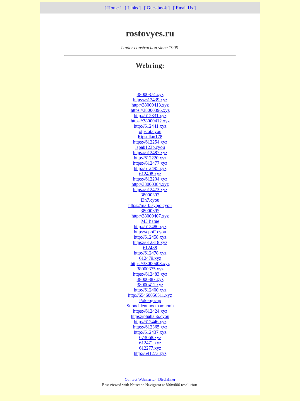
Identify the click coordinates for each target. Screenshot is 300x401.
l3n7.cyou (150, 200)
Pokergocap (150, 300)
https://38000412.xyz (150, 120)
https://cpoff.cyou (150, 231)
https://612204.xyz (150, 178)
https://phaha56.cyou (150, 316)
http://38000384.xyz (150, 184)
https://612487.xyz (150, 152)
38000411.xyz (150, 284)
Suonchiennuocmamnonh (150, 305)
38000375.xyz (150, 268)
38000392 (150, 194)
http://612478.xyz (150, 252)
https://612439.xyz (150, 99)
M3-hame (150, 221)
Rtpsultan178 (150, 136)
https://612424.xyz (150, 311)
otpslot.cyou (150, 131)
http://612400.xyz (150, 289)
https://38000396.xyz (150, 110)
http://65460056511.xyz (150, 295)
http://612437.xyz (150, 332)
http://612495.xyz (150, 168)
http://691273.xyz (150, 353)
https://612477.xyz (150, 163)
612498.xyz (150, 173)
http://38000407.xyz (150, 215)
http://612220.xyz (150, 157)
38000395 (150, 210)
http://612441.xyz (150, 126)
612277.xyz (150, 348)
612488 (150, 247)
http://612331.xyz (150, 115)
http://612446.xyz (150, 321)
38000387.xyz (150, 279)
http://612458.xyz (150, 237)
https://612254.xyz (150, 141)
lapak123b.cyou (150, 147)
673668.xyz (150, 337)
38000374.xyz (150, 94)
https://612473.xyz (150, 189)
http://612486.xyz (150, 226)
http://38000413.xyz (150, 104)
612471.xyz (150, 342)
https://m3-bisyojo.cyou (150, 205)
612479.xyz (150, 258)
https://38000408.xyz (150, 263)
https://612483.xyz (150, 274)
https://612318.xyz (150, 242)
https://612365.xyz (150, 326)
